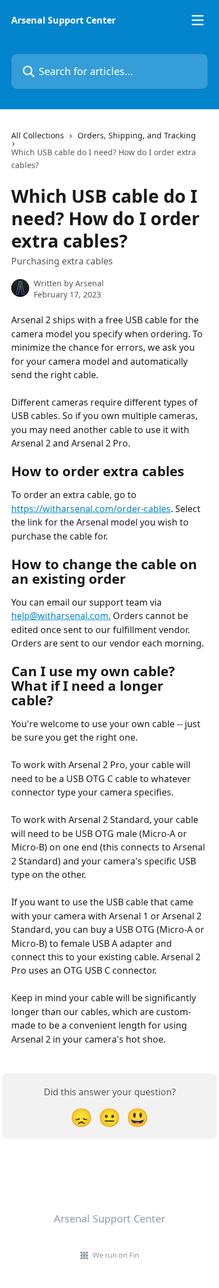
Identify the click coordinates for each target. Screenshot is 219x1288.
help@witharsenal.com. (61, 616)
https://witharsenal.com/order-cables (91, 509)
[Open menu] (198, 20)
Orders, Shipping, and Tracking (136, 135)
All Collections (37, 135)
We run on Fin (116, 1255)
